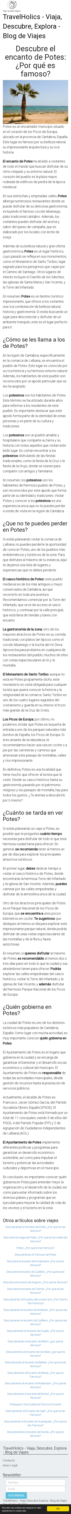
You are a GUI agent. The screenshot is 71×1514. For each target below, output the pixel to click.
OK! (58, 1508)
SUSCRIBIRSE (16, 1495)
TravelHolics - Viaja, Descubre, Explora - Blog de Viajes (32, 26)
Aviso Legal (10, 1465)
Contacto (9, 1460)
